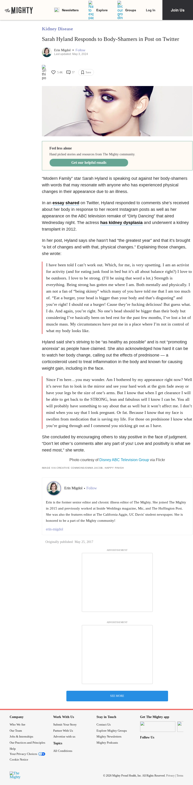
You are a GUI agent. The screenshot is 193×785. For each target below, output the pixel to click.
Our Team (16, 730)
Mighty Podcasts (107, 742)
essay (58, 202)
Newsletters (70, 10)
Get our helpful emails (88, 163)
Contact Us (103, 724)
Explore (102, 10)
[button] (80, 50)
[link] (19, 10)
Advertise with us (64, 736)
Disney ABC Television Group (124, 460)
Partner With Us (63, 730)
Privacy (170, 775)
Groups (130, 10)
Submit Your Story (65, 724)
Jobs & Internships (21, 736)
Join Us (178, 10)
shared (72, 202)
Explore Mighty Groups (111, 730)
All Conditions (62, 751)
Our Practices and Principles (27, 742)
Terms (180, 775)
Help (13, 748)
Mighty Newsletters (108, 736)
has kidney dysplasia (121, 222)
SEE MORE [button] (117, 696)
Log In (150, 10)
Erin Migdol (63, 50)
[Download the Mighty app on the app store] (157, 726)
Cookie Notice (19, 759)
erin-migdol (54, 529)
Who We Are (17, 724)
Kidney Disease (57, 28)
